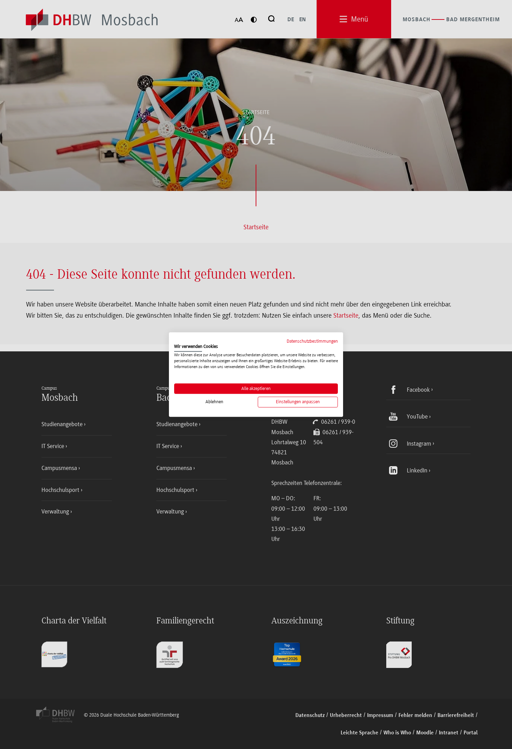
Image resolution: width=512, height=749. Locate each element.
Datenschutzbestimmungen (312, 341)
